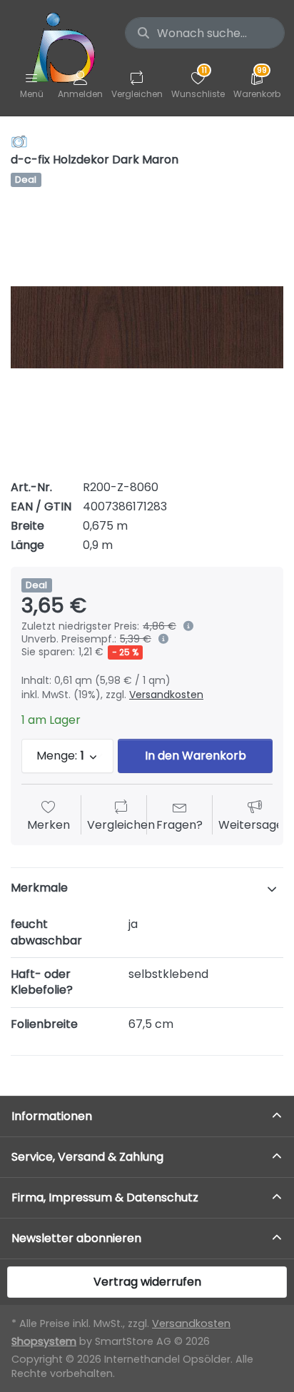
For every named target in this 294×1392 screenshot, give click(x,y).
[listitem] (147, 327)
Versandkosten (166, 694)
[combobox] (205, 33)
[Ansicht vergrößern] (147, 327)
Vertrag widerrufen (147, 1282)
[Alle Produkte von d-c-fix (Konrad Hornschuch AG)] (19, 141)
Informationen (51, 1116)
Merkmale (39, 887)
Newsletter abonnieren (76, 1238)
